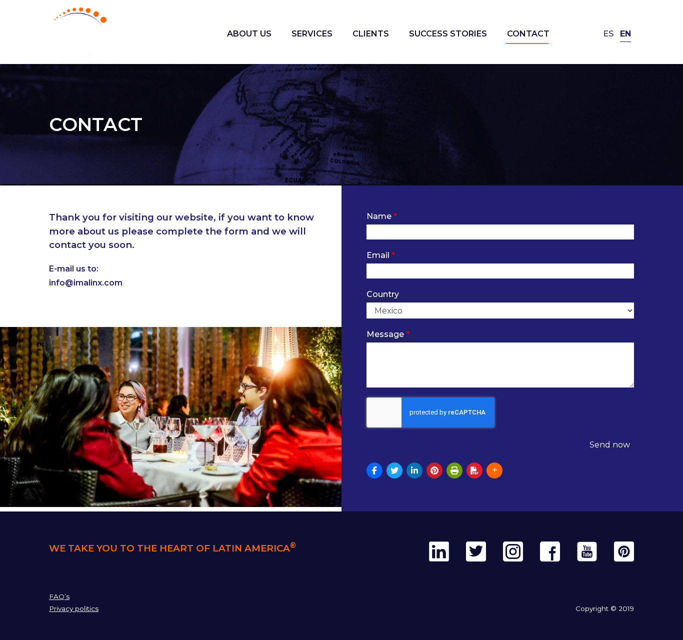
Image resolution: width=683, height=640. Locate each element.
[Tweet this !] (394, 470)
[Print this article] (454, 470)
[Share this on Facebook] (374, 470)
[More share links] (494, 470)
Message (388, 334)
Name (381, 216)
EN (625, 33)
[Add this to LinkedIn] (414, 470)
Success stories (448, 33)
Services (312, 33)
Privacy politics (73, 608)
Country (382, 294)
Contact (528, 33)
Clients (370, 33)
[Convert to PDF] (474, 470)
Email (380, 255)
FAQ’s (59, 596)
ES (609, 33)
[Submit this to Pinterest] (434, 470)
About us (249, 33)
